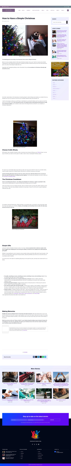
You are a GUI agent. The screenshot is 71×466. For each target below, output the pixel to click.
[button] (68, 10)
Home (19, 10)
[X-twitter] (65, 6)
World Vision (21, 293)
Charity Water (36, 293)
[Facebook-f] (64, 6)
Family (43, 10)
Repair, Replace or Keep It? (61, 399)
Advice (23, 10)
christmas (25, 352)
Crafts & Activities (35, 10)
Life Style (52, 10)
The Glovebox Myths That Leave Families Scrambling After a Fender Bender (61, 35)
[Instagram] (36, 444)
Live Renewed (24, 330)
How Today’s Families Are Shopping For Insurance (61, 40)
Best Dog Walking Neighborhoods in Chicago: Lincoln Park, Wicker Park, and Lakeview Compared (44, 400)
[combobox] (59, 22)
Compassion (16, 293)
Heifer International (28, 293)
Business (28, 10)
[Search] (67, 22)
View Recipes (56, 74)
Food (47, 10)
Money (58, 10)
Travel (62, 10)
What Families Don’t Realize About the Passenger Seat (62, 31)
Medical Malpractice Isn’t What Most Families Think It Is (62, 56)
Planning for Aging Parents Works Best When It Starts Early (61, 51)
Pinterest (39, 152)
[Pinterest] (68, 6)
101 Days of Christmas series (9, 176)
